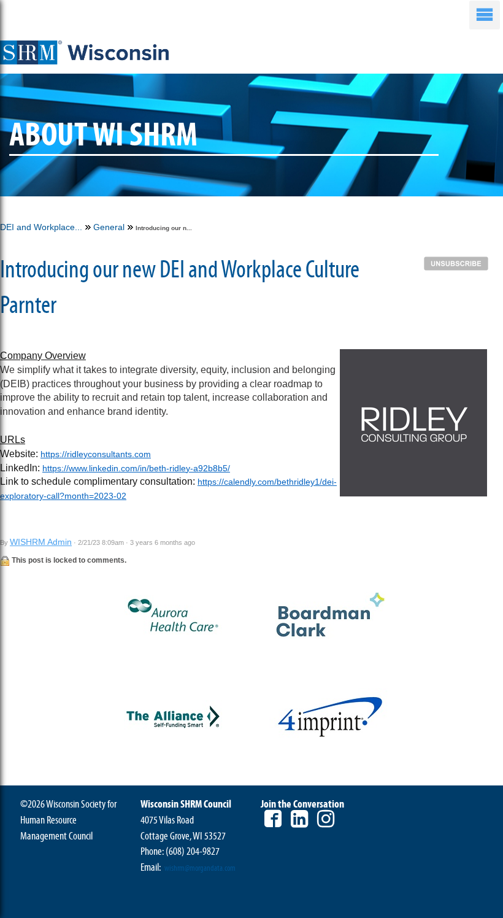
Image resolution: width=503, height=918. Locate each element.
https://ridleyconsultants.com (95, 454)
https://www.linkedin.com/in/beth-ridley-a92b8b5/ (136, 468)
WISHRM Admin (41, 542)
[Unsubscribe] (459, 263)
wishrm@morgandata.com (200, 868)
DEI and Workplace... (41, 227)
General (109, 227)
